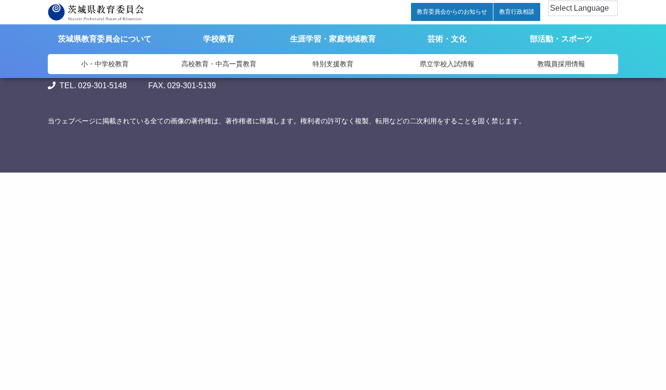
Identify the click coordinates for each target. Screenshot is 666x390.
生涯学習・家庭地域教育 (333, 39)
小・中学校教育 (105, 64)
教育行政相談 (516, 11)
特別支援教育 (333, 64)
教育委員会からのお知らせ (452, 11)
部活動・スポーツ (561, 39)
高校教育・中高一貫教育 (218, 64)
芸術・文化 (447, 39)
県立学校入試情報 (447, 64)
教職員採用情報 (561, 64)
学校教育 (219, 39)
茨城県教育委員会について (105, 39)
